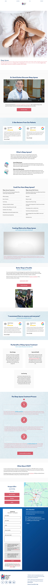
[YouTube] (13, 582)
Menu (6, 1)
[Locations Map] (36, 494)
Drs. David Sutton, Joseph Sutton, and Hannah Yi (23, 104)
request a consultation (33, 276)
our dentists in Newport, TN (32, 443)
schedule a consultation (19, 411)
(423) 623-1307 (24, 281)
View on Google (7, 139)
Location (17, 1)
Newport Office (12, 486)
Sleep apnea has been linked (34, 358)
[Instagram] (6, 582)
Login (37, 584)
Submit (12, 560)
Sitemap (29, 584)
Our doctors (32, 473)
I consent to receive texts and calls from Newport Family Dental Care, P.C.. (13, 547)
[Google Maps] (10, 582)
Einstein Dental (30, 582)
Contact (41, 1)
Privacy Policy (16, 549)
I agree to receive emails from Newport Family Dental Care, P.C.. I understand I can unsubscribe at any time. (12, 555)
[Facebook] (2, 582)
